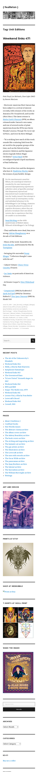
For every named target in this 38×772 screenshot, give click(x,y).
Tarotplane (7, 248)
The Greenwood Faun (13, 375)
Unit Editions (30, 326)
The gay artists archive (14, 447)
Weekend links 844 (13, 364)
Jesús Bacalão (8, 245)
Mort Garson (27, 320)
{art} (14, 304)
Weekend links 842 (12, 384)
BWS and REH (10, 387)
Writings (8, 476)
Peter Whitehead (27, 282)
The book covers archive (15, 438)
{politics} (24, 307)
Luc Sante (8, 273)
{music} (18, 307)
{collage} (26, 304)
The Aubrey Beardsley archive (17, 435)
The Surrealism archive (14, 470)
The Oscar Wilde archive (15, 458)
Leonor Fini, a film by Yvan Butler (18, 396)
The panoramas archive (15, 461)
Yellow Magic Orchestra (11, 328)
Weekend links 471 (16, 38)
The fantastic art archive (15, 444)
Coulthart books (11, 424)
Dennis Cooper (15, 315)
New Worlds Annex (12, 427)
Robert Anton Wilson (10, 324)
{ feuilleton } (10, 7)
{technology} (7, 311)
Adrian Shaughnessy (17, 233)
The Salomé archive (13, 467)
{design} (32, 304)
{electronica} (7, 307)
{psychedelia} (7, 309)
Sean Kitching (11, 220)
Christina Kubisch (26, 313)
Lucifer (25, 317)
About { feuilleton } (12, 421)
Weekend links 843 (12, 373)
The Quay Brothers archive (16, 464)
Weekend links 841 (12, 393)
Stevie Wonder (13, 326)
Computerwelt (9, 291)
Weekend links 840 (13, 401)
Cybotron (6, 315)
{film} (14, 307)
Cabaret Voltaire (15, 313)
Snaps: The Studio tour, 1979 (16, 390)
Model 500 (19, 320)
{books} (19, 304)
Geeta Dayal (17, 157)
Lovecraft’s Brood (12, 398)
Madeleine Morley (20, 171)
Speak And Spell (9, 294)
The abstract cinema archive (16, 430)
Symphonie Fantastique (14, 370)
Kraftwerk (12, 317)
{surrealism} (23, 309)
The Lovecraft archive (14, 453)
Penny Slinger (14, 322)
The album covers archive (15, 433)
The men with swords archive (17, 455)
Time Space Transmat (19, 296)
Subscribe (19, 709)
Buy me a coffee (9, 761)
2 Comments (24, 328)
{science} (16, 309)
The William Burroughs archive (18, 473)
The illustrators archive (15, 450)
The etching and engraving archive (19, 441)
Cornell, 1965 (10, 404)
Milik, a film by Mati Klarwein (17, 367)
